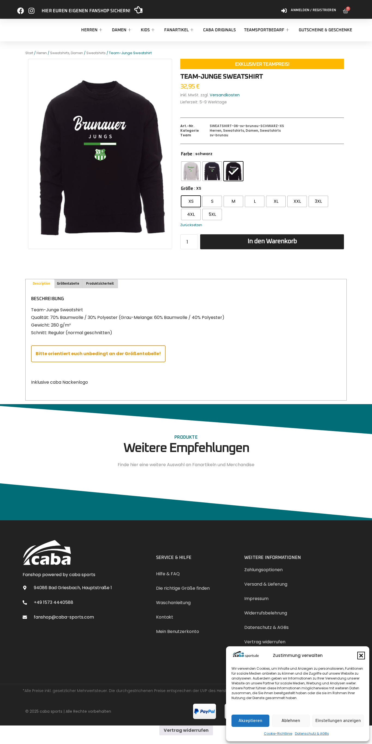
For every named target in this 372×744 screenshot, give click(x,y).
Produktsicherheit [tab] (100, 283)
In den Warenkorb (272, 241)
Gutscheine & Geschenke (325, 30)
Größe (187, 188)
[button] (361, 655)
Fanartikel (176, 30)
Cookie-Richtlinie (278, 733)
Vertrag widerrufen (186, 730)
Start (29, 53)
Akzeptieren (250, 721)
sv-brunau (219, 135)
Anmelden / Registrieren (313, 10)
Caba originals (219, 30)
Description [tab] (41, 283)
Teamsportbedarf (264, 30)
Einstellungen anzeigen (338, 721)
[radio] (190, 171)
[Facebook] (20, 8)
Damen (119, 30)
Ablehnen (291, 721)
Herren (89, 30)
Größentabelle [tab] (68, 283)
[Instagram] (31, 8)
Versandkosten (225, 95)
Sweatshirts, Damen (66, 53)
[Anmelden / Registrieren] (284, 8)
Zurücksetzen (191, 225)
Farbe (186, 154)
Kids (145, 30)
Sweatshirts (96, 53)
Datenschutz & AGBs (312, 733)
